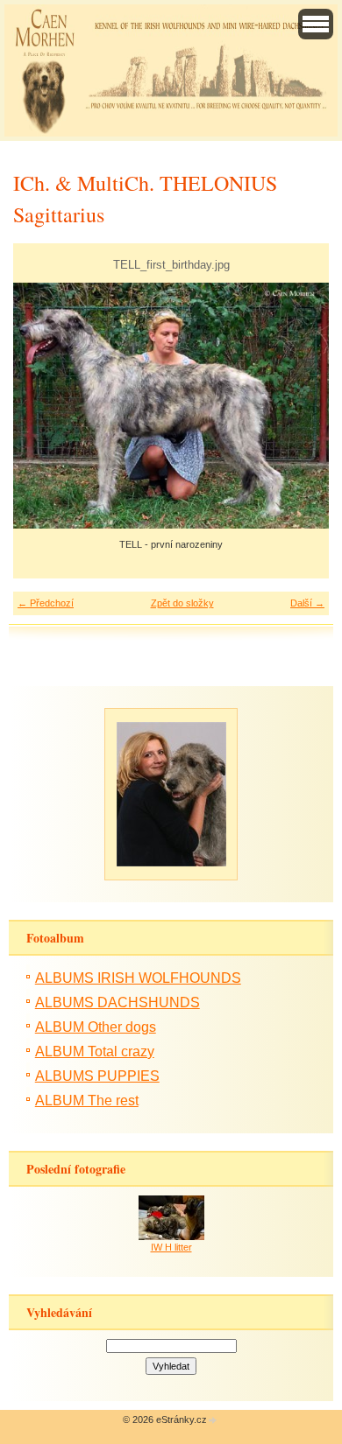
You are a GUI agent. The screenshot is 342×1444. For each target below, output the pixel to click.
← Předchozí (46, 603)
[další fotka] (300, 406)
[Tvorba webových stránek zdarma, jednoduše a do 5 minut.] (213, 1421)
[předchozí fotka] (41, 406)
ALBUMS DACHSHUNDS (117, 1002)
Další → (307, 603)
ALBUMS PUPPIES (97, 1076)
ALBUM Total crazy (94, 1051)
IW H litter (171, 1247)
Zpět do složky (182, 603)
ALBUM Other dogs (95, 1027)
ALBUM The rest (87, 1100)
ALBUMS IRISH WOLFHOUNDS (138, 978)
